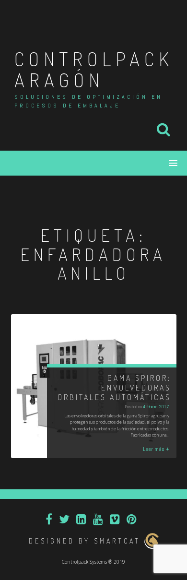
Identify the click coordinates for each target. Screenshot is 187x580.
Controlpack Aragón (94, 69)
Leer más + (156, 449)
